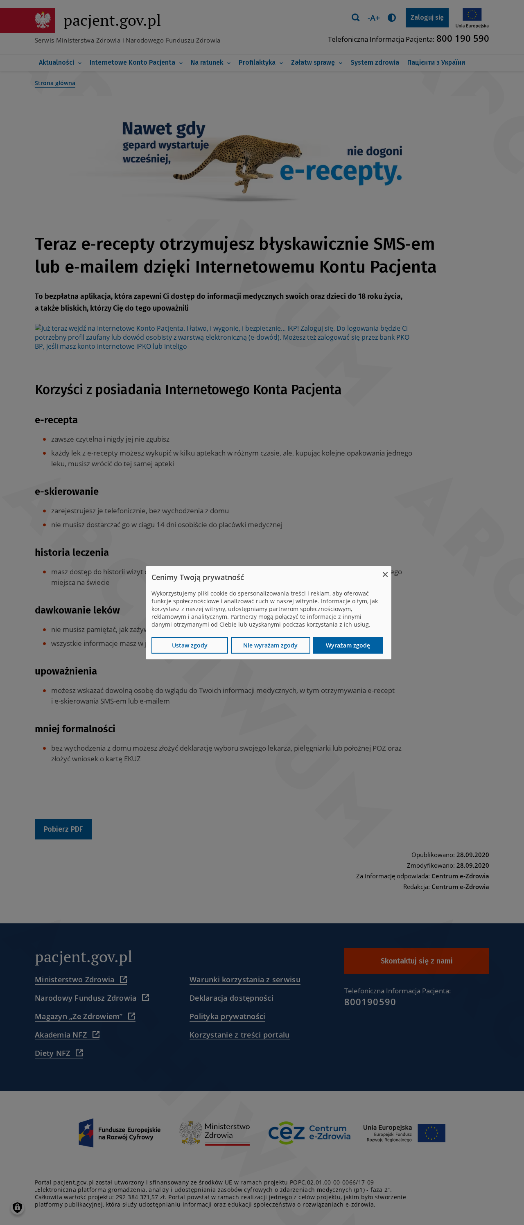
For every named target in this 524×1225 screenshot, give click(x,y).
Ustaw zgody (190, 645)
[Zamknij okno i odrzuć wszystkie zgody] (385, 571)
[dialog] (268, 612)
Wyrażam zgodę (348, 645)
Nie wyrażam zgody (270, 645)
